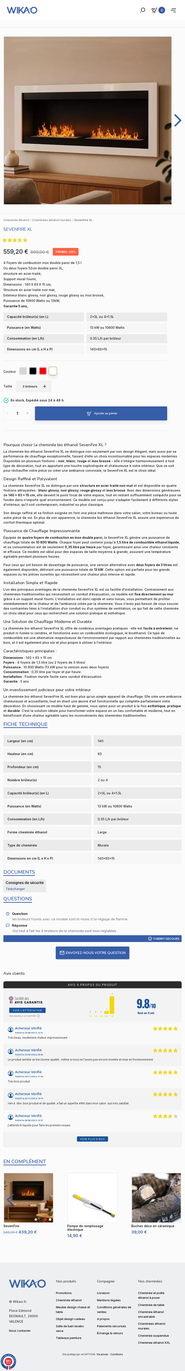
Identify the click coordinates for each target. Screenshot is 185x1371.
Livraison (103, 1293)
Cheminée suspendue (153, 1335)
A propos (103, 1319)
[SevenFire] (28, 1197)
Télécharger (15, 889)
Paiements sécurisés (111, 1326)
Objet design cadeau (70, 1319)
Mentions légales (109, 1300)
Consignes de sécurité (25, 882)
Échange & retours (110, 1333)
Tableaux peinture (68, 1338)
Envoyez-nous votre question (96, 952)
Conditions (116, 1354)
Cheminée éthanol (69, 1300)
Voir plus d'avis (92, 1139)
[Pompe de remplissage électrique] (92, 1197)
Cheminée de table (151, 1305)
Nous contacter (20, 1330)
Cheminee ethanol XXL (154, 1342)
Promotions (64, 1293)
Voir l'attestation (27, 1010)
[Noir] (33, 371)
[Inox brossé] (23, 371)
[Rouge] (43, 371)
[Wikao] (22, 10)
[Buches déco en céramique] (156, 1197)
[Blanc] (53, 371)
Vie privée (102, 1354)
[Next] (174, 1200)
